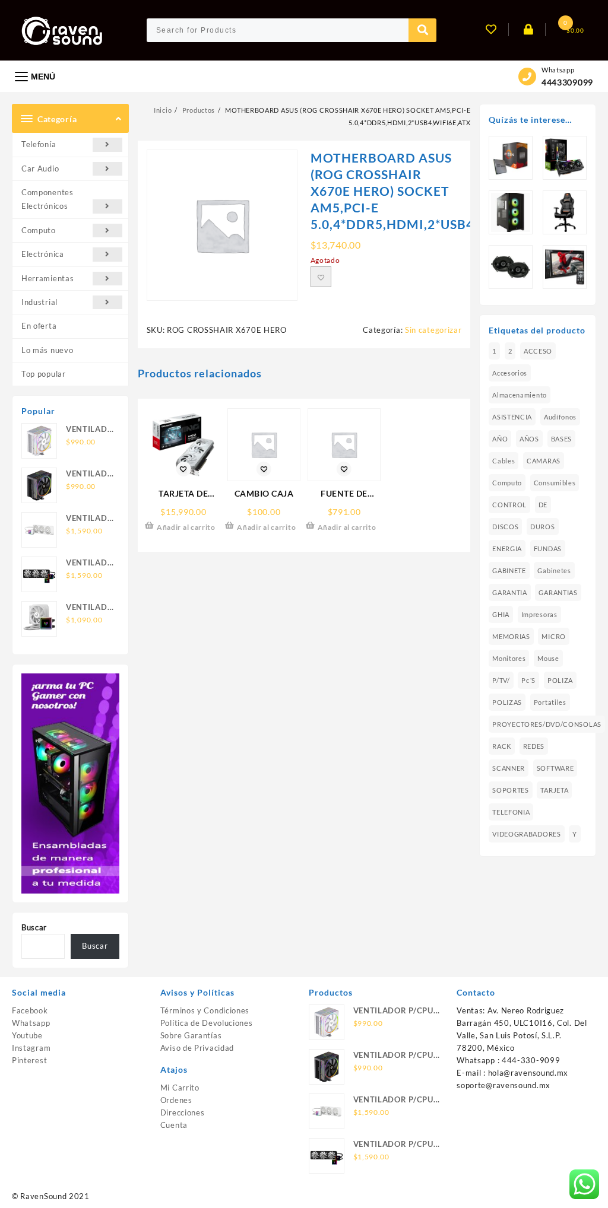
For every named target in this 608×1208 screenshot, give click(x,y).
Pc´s (528, 680)
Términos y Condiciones (204, 1010)
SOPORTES (510, 790)
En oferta (38, 325)
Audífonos (560, 417)
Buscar (34, 927)
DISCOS (505, 526)
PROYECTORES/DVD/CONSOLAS (546, 724)
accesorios (509, 373)
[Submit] (422, 30)
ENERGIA (507, 548)
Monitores (508, 658)
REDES (534, 746)
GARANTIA (509, 592)
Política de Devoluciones (206, 1023)
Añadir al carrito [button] (186, 527)
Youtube (27, 1035)
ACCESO (538, 351)
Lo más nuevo (47, 350)
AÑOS (529, 439)
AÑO (500, 439)
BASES (561, 439)
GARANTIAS (558, 592)
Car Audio (40, 168)
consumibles (555, 483)
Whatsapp (31, 1023)
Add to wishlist (321, 276)
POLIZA (560, 680)
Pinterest (29, 1060)
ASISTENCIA (512, 417)
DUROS (542, 526)
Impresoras (539, 614)
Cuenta (174, 1125)
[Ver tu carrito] (556, 30)
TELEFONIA (511, 812)
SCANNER (508, 768)
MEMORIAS (511, 636)
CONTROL (509, 504)
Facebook (30, 1010)
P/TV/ (501, 680)
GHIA (500, 614)
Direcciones (182, 1112)
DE (543, 504)
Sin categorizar (433, 330)
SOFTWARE (555, 768)
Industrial (39, 302)
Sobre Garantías (191, 1035)
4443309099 (567, 82)
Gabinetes (554, 570)
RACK (501, 746)
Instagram (31, 1048)
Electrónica (42, 254)
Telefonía (38, 144)
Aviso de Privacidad (197, 1048)
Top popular (43, 374)
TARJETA (554, 790)
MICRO (554, 636)
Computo (38, 230)
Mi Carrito (180, 1087)
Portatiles (550, 702)
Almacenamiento (519, 395)
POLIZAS (507, 702)
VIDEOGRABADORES (526, 834)
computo (507, 483)
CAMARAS (543, 461)
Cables (503, 461)
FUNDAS (548, 548)
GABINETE (509, 570)
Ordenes (176, 1100)
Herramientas (47, 278)
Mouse (548, 658)
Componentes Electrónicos (47, 199)
